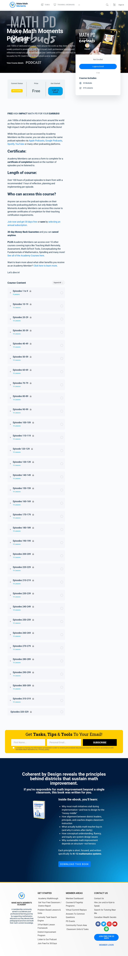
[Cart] (114, 5)
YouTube (19, 144)
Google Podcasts (53, 140)
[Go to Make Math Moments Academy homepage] (18, 4)
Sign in (121, 5)
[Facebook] (98, 923)
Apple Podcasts (36, 140)
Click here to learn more (45, 265)
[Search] (107, 4)
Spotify (11, 144)
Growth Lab (12, 25)
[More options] (79, 5)
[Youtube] (114, 923)
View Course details (15, 63)
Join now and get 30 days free (22, 221)
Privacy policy (44, 749)
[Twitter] (103, 923)
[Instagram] (109, 923)
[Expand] (10, 293)
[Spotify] (106, 928)
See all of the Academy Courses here (26, 255)
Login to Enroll (55, 91)
